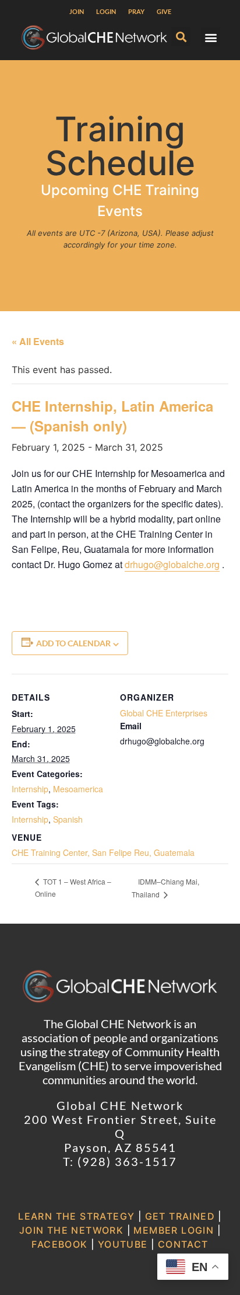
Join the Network (71, 1230)
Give (164, 11)
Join (76, 11)
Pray (136, 11)
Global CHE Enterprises (163, 713)
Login (106, 11)
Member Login (173, 1230)
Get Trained (180, 1216)
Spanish (68, 819)
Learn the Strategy (76, 1216)
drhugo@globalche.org (172, 564)
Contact (183, 1244)
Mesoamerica (78, 789)
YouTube (123, 1244)
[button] (180, 36)
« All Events (38, 341)
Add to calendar (73, 643)
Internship (30, 789)
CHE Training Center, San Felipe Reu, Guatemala (103, 852)
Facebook (59, 1244)
